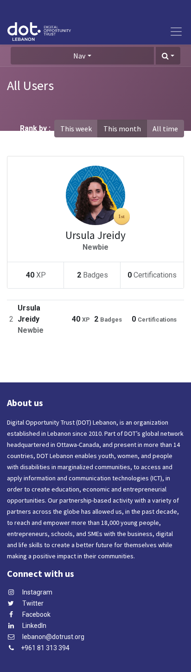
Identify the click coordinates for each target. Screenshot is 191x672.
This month (122, 128)
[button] (168, 56)
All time (165, 128)
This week (76, 128)
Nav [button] (79, 55)
